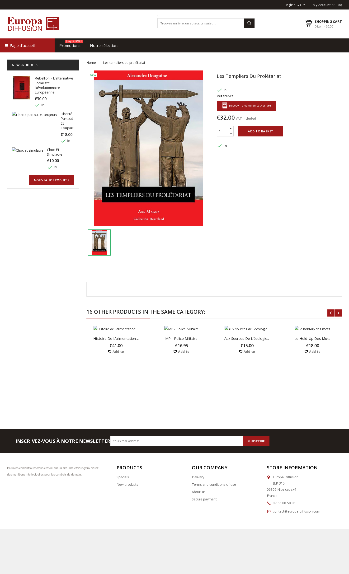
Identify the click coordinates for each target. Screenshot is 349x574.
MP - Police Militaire (181, 338)
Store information (292, 467)
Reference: (225, 96)
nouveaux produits (52, 180)
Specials (123, 477)
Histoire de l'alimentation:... (116, 338)
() (340, 5)
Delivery (198, 477)
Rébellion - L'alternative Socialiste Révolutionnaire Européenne (54, 85)
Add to (118, 351)
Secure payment (204, 499)
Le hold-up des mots (312, 338)
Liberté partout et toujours (68, 120)
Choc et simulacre (54, 152)
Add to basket (261, 131)
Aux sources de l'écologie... (246, 338)
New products (127, 484)
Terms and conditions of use (214, 484)
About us (199, 492)
